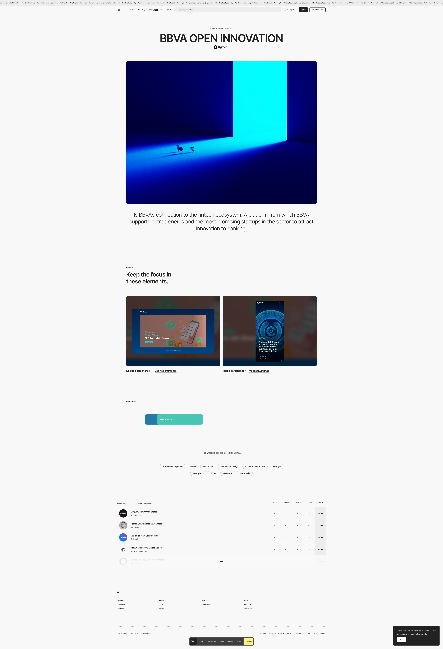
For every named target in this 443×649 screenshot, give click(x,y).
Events (193, 466)
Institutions (208, 466)
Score (239, 641)
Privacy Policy (146, 633)
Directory (141, 10)
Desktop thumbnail (166, 371)
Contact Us (248, 608)
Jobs (161, 10)
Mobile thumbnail (259, 371)
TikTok (315, 633)
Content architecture (255, 466)
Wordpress (198, 473)
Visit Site (248, 641)
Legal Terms (134, 633)
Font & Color (212, 641)
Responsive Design (229, 466)
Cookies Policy (122, 633)
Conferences (206, 604)
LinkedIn (281, 633)
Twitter (289, 633)
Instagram (272, 633)
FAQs (246, 600)
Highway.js (244, 473)
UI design (276, 466)
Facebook (298, 633)
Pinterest (323, 633)
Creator (202, 641)
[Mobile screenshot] (270, 331)
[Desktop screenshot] (173, 331)
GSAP (213, 473)
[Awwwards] (119, 10)
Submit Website (317, 10)
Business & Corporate (173, 466)
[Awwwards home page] (193, 641)
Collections (121, 604)
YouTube (307, 633)
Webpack (227, 473)
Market (168, 10)
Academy (152, 10)
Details (222, 641)
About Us (247, 604)
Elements (230, 641)
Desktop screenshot (138, 370)
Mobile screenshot (233, 370)
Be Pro (303, 10)
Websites (120, 600)
